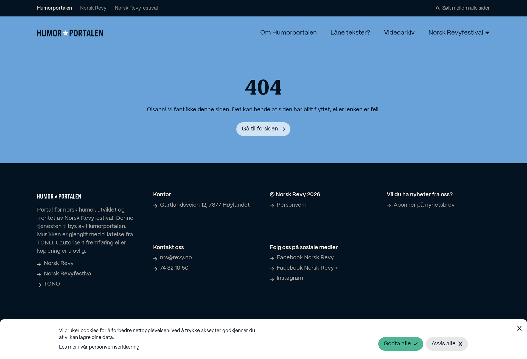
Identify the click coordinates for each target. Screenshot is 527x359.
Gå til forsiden (260, 129)
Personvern (292, 205)
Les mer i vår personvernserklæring (99, 347)
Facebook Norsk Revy (305, 257)
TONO (52, 284)
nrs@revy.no (176, 257)
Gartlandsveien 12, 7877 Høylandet (205, 205)
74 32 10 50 (174, 268)
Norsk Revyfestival (136, 8)
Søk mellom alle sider (466, 8)
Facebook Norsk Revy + (307, 268)
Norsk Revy (93, 8)
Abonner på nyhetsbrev (424, 205)
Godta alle (397, 343)
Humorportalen (54, 8)
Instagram (290, 278)
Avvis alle (443, 343)
